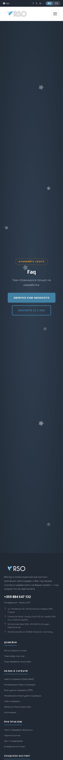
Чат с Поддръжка (13, 740)
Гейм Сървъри (12, 701)
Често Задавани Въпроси (18, 729)
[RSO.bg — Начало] (17, 13)
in (40, 3)
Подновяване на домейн (17, 661)
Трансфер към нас (14, 656)
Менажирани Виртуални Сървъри (22, 695)
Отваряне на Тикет (14, 746)
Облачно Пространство (17, 706)
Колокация (10, 712)
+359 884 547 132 (17, 596)
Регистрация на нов (15, 650)
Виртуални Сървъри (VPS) (18, 690)
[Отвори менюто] (55, 14)
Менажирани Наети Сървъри (20, 684)
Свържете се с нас (31, 310)
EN (56, 3)
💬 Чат (6, 3)
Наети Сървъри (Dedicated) (19, 679)
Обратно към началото (32, 297)
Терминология (12, 735)
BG (49, 3)
